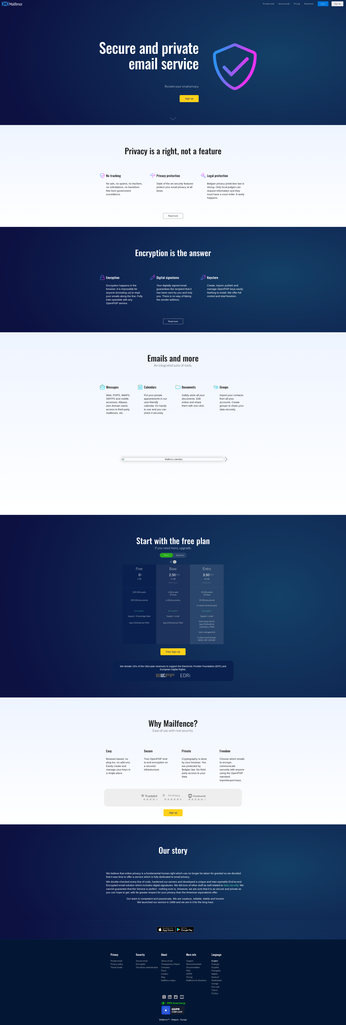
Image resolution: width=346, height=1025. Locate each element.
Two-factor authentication (147, 967)
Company (165, 967)
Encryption (139, 611)
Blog (163, 977)
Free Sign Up (173, 651)
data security (231, 885)
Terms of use (167, 961)
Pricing (297, 3)
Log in (323, 3)
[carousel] (175, 454)
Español (215, 967)
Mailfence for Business (196, 980)
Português (216, 970)
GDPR (189, 974)
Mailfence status (168, 980)
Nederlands (217, 980)
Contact (164, 974)
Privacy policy (117, 964)
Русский (215, 987)
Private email (268, 3)
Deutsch (215, 977)
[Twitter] (164, 997)
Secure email (284, 3)
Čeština (215, 993)
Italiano (215, 974)
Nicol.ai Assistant (193, 964)
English (215, 961)
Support (189, 961)
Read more (309, 3)
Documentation (193, 967)
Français (215, 964)
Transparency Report (170, 964)
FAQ (188, 970)
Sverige (215, 983)
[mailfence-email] (175, 454)
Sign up (337, 3)
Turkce (215, 990)
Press (163, 970)
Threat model (116, 967)
